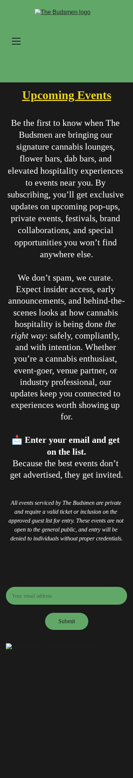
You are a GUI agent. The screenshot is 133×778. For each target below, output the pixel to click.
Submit (66, 621)
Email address (22, 582)
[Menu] (16, 41)
